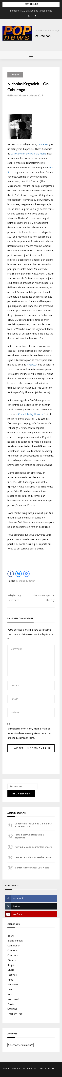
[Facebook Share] (10, 574)
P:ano (46, 144)
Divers (10, 969)
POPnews (43, 36)
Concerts (12, 950)
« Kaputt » (32, 364)
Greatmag (38, 1069)
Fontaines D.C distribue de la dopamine (31, 10)
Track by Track (15, 1013)
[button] (29, 16)
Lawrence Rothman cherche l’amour (34, 857)
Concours (12, 955)
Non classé (13, 999)
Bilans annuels (15, 940)
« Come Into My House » (29, 414)
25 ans (11, 935)
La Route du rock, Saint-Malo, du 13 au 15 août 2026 (33, 825)
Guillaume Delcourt (16, 95)
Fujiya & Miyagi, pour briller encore (33, 846)
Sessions (12, 1008)
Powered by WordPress (13, 1069)
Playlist (11, 1004)
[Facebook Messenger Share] (26, 574)
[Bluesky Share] (18, 574)
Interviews (12, 984)
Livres (10, 989)
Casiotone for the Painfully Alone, (29, 153)
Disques (15, 74)
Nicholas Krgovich (25, 580)
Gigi (40, 144)
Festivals (12, 974)
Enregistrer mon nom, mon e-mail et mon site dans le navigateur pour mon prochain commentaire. (29, 733)
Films (10, 979)
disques (11, 965)
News (10, 994)
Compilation (13, 945)
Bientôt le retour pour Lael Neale (32, 867)
